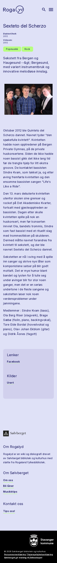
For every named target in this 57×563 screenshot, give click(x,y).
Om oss (8, 480)
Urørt (10, 382)
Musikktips (10, 491)
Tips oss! (9, 511)
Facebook (13, 361)
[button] (28, 99)
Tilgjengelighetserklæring (39, 554)
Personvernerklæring (15, 554)
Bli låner (8, 485)
